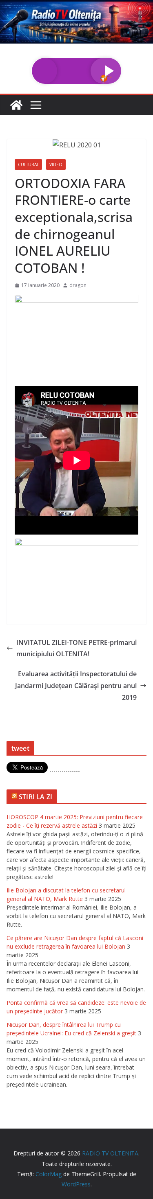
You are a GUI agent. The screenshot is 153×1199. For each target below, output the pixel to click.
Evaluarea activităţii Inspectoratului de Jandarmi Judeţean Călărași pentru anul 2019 (76, 685)
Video (55, 164)
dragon (77, 285)
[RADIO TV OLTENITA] (76, 5)
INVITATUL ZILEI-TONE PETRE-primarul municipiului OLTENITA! (76, 648)
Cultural (28, 164)
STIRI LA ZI (35, 796)
